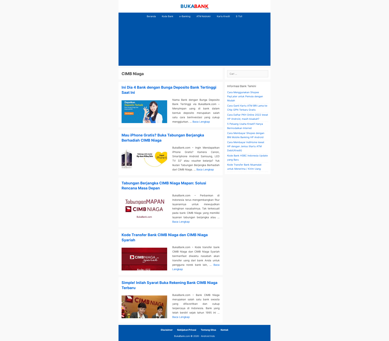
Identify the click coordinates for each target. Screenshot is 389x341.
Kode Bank (167, 16)
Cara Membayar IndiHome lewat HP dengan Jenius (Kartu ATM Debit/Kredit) (245, 146)
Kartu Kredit (223, 16)
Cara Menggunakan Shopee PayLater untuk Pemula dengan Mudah (245, 96)
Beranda (151, 16)
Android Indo (208, 336)
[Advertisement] (194, 43)
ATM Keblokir (203, 16)
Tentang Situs (208, 329)
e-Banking (184, 16)
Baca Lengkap (201, 121)
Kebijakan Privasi (186, 329)
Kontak (224, 329)
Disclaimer (167, 329)
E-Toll (239, 16)
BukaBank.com (182, 336)
